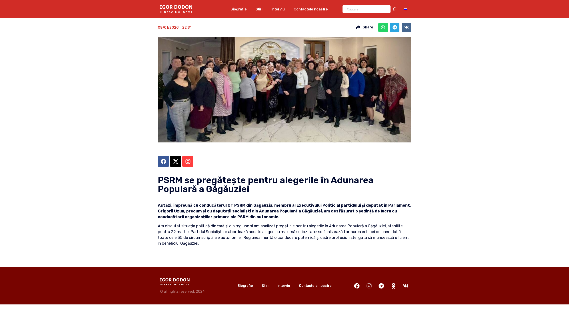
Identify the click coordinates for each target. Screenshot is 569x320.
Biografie (238, 9)
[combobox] (367, 9)
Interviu (278, 9)
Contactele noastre (311, 9)
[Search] (395, 9)
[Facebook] (356, 285)
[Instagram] (369, 285)
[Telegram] (381, 285)
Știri (259, 9)
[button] (383, 27)
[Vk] (405, 285)
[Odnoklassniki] (393, 285)
